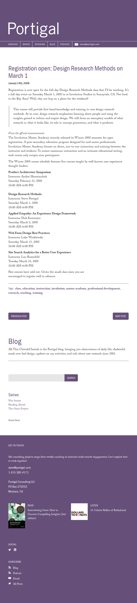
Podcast (65, 44)
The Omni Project (18, 409)
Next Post (120, 316)
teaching (25, 293)
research (13, 293)
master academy (76, 288)
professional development (104, 288)
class (18, 288)
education (28, 288)
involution (58, 288)
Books (26, 44)
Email (16, 579)
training (38, 293)
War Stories (14, 401)
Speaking (40, 44)
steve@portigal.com (89, 44)
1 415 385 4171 (18, 472)
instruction (43, 288)
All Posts (17, 584)
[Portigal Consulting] (33, 36)
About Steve (14, 420)
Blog (52, 44)
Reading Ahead (16, 405)
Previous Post (19, 316)
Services (13, 44)
